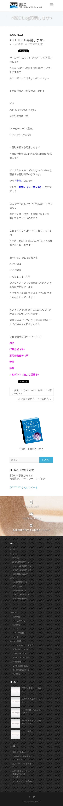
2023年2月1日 (35, 44)
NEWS (20, 34)
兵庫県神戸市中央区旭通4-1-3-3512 (31, 530)
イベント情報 (15, 641)
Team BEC (14, 612)
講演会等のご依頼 (20, 649)
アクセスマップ (19, 620)
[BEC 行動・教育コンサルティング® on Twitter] (34, 797)
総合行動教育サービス (22, 561)
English (15, 637)
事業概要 (16, 616)
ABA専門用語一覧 (19, 582)
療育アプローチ (19, 586)
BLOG (13, 34)
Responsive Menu (51, 4)
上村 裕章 (17, 44)
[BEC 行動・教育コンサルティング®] (29, 5)
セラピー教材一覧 (20, 598)
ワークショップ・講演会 (22, 645)
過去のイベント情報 (21, 657)
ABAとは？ (14, 578)
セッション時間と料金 (22, 565)
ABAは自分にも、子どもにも (35, 399)
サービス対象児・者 (21, 594)
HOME (12, 549)
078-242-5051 (31, 506)
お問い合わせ (15, 661)
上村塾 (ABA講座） (20, 653)
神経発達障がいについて (22, 590)
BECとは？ (14, 553)
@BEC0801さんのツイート (24, 487)
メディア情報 (18, 633)
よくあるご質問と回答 (22, 570)
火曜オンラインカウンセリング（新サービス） (31, 392)
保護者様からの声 (20, 574)
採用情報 (16, 624)
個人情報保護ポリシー (22, 669)
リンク (15, 629)
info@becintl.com (31, 518)
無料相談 (16, 557)
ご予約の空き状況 (20, 665)
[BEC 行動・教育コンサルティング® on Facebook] (30, 797)
